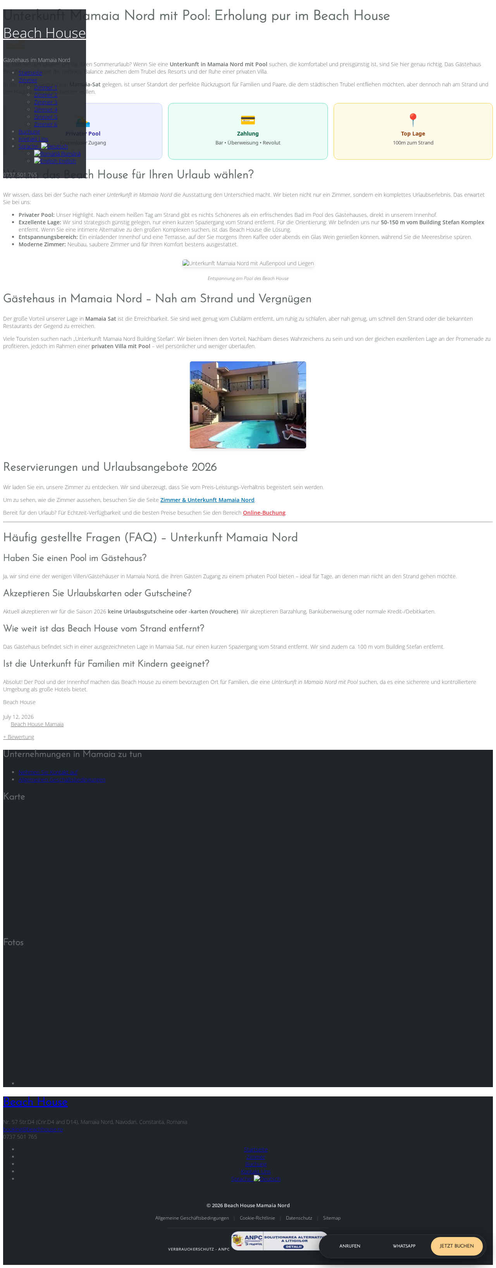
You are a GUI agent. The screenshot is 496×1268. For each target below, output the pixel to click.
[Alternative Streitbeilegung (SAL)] (279, 1249)
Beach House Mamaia (37, 724)
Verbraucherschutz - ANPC (198, 1249)
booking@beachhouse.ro (33, 1129)
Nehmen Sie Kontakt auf (48, 772)
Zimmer (28, 80)
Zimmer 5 (45, 116)
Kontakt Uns (33, 139)
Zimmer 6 (45, 124)
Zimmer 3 (45, 102)
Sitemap (332, 1218)
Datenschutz (299, 1218)
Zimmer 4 (45, 109)
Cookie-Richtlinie (258, 1218)
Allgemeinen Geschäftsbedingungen (62, 779)
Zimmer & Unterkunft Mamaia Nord (207, 499)
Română (70, 153)
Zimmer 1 (45, 87)
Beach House (44, 32)
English (66, 161)
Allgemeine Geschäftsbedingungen (192, 1218)
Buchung (29, 131)
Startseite (30, 72)
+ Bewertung (18, 737)
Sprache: (30, 146)
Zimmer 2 (45, 94)
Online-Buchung (264, 512)
